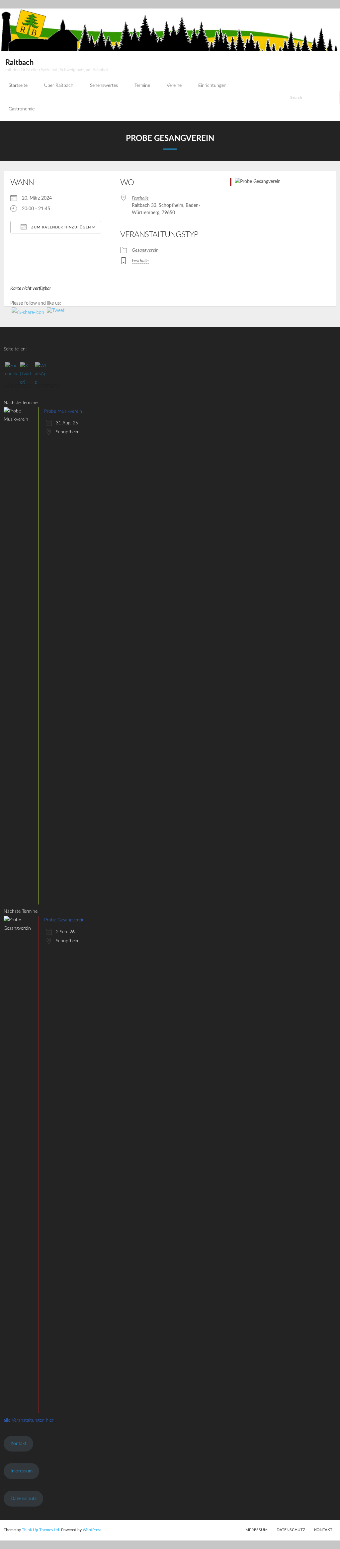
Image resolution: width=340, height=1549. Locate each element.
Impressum (22, 1471)
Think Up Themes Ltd (40, 1530)
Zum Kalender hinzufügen (60, 227)
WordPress (92, 1530)
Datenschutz (24, 1498)
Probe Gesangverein (64, 920)
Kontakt (19, 1443)
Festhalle (140, 198)
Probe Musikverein (63, 411)
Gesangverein (145, 250)
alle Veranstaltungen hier (28, 1420)
